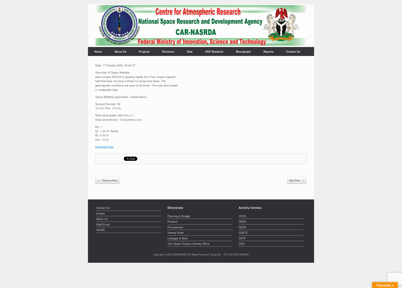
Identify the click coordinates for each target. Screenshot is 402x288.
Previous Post (107, 180)
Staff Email (103, 224)
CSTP (242, 238)
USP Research (214, 51)
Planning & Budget (179, 216)
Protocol (173, 221)
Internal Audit (176, 233)
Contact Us (293, 51)
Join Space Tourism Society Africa (189, 244)
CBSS (242, 221)
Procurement (175, 227)
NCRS (242, 227)
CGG (242, 244)
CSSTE (243, 233)
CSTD (242, 216)
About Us (120, 51)
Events (100, 213)
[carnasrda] (201, 25)
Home (98, 51)
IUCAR (100, 230)
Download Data (104, 147)
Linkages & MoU (178, 238)
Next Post (296, 180)
